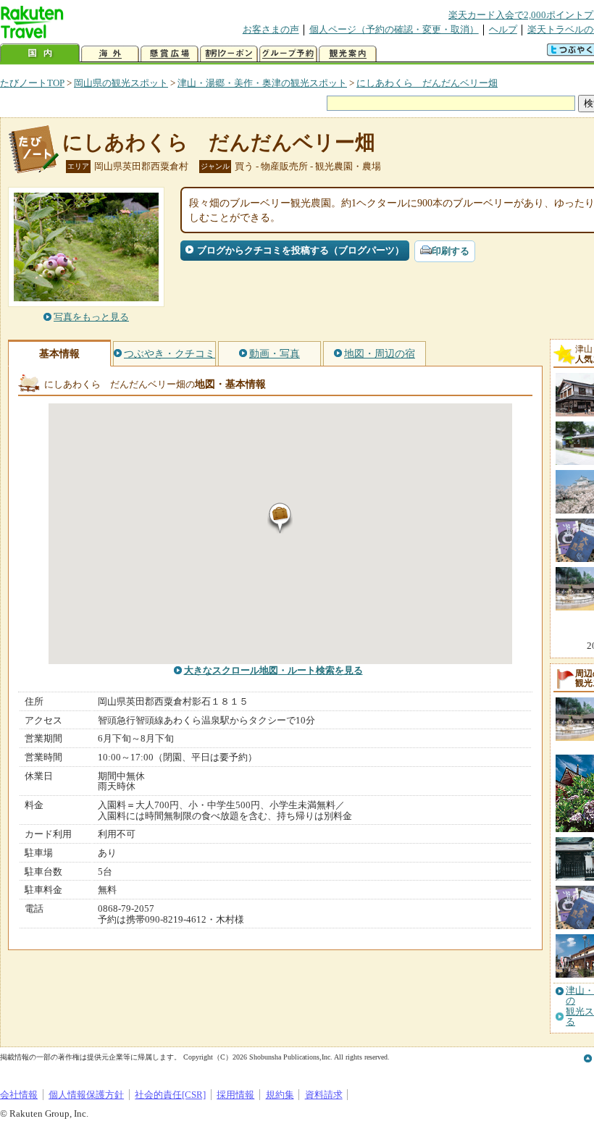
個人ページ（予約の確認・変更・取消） (394, 29)
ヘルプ (503, 29)
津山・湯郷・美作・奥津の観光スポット (262, 82)
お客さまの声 (271, 29)
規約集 (280, 1094)
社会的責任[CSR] (170, 1094)
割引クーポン (229, 53)
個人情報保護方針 (86, 1094)
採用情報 (235, 1094)
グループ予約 (288, 53)
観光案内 (348, 53)
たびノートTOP (32, 82)
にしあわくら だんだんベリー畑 (427, 82)
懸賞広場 (169, 53)
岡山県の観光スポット (121, 82)
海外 (110, 53)
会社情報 (19, 1094)
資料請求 (324, 1094)
